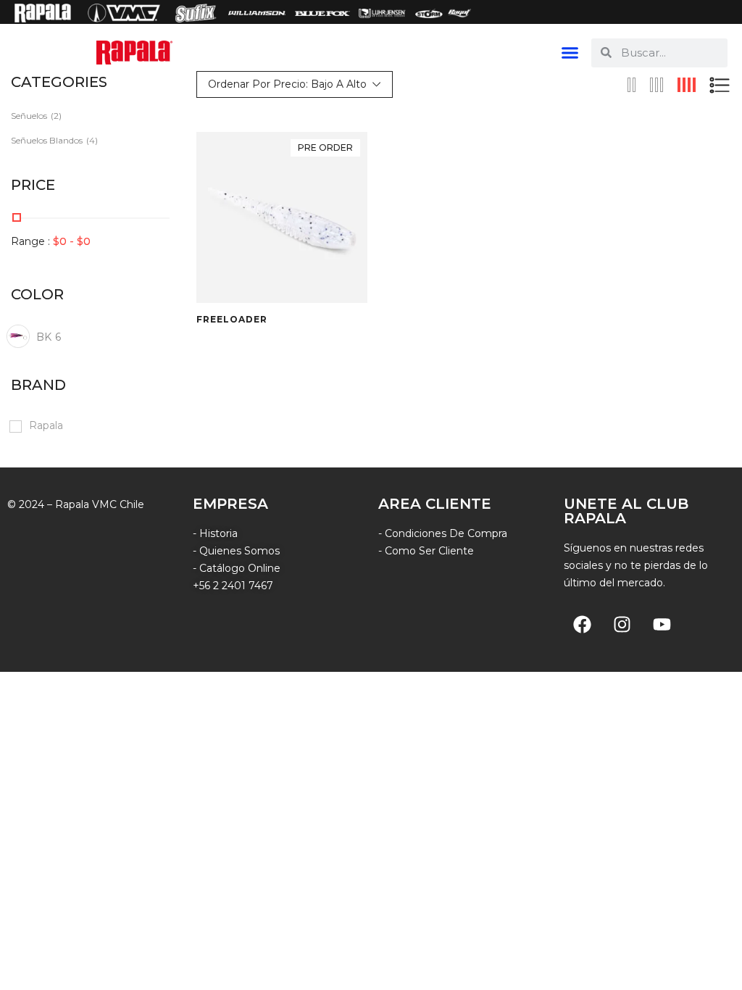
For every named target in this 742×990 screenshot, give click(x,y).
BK (48, 337)
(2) (56, 115)
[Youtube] (661, 625)
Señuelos (29, 115)
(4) (92, 140)
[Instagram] (622, 625)
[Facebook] (582, 625)
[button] (570, 53)
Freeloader (231, 320)
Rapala (46, 425)
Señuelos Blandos (47, 140)
